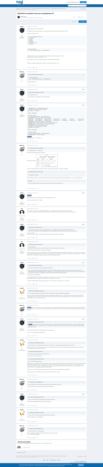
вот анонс (37, 434)
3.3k (22, 35)
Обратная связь (53, 460)
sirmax (24, 16)
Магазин (18, 5)
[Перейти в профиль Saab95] (22, 292)
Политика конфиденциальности (81, 461)
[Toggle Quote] (28, 74)
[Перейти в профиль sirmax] (18, 17)
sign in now (41, 443)
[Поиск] (85, 6)
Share (74, 17)
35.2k (22, 297)
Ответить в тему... (26, 447)
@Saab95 (29, 307)
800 (22, 217)
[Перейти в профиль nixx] (22, 212)
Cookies (58, 460)
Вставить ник (29, 67)
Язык (44, 460)
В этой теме (81, 5)
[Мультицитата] (33, 67)
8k (22, 81)
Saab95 (22, 288)
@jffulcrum (29, 136)
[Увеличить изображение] (47, 160)
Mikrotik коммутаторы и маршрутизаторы (35, 17)
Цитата (36, 67)
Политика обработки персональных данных (78, 462)
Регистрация (83, 2)
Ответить (82, 21)
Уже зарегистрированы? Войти (72, 2)
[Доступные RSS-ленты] (85, 456)
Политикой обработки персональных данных (56, 465)
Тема (47, 460)
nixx (22, 208)
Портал (23, 5)
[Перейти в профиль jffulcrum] (22, 75)
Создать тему (74, 21)
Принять (81, 465)
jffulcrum (22, 71)
